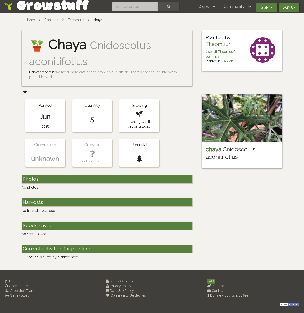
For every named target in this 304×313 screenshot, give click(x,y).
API (211, 281)
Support (218, 286)
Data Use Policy (121, 291)
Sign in (267, 7)
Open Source (18, 286)
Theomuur (76, 20)
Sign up (289, 7)
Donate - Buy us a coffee (228, 295)
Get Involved (19, 295)
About (12, 281)
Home (30, 20)
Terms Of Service (122, 281)
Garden (227, 61)
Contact (217, 291)
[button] (207, 6)
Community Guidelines (127, 295)
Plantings (51, 20)
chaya (97, 20)
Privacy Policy (120, 286)
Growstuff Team (21, 291)
